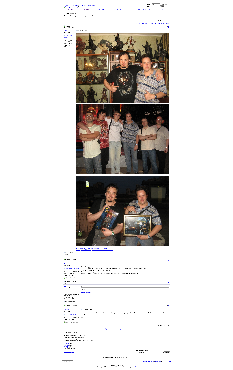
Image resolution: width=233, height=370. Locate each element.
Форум (84, 5)
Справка (101, 9)
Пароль (149, 6)
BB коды (66, 343)
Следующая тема (122, 329)
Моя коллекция (86, 292)
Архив (164, 361)
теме (103, 16)
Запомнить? (165, 4)
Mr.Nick (66, 309)
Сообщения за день (144, 9)
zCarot (134, 367)
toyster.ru (158, 361)
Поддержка (91, 5)
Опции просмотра (163, 23)
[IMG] (66, 347)
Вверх (169, 361)
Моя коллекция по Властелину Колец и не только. (91, 248)
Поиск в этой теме (151, 23)
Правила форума (69, 352)
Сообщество (118, 9)
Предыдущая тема (110, 329)
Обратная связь (148, 361)
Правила (70, 9)
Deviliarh (66, 30)
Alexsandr (67, 264)
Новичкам (86, 9)
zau (65, 286)
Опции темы (140, 23)
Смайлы (66, 345)
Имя (148, 4)
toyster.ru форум (75, 5)
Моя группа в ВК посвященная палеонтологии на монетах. (94, 250)
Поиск (164, 9)
